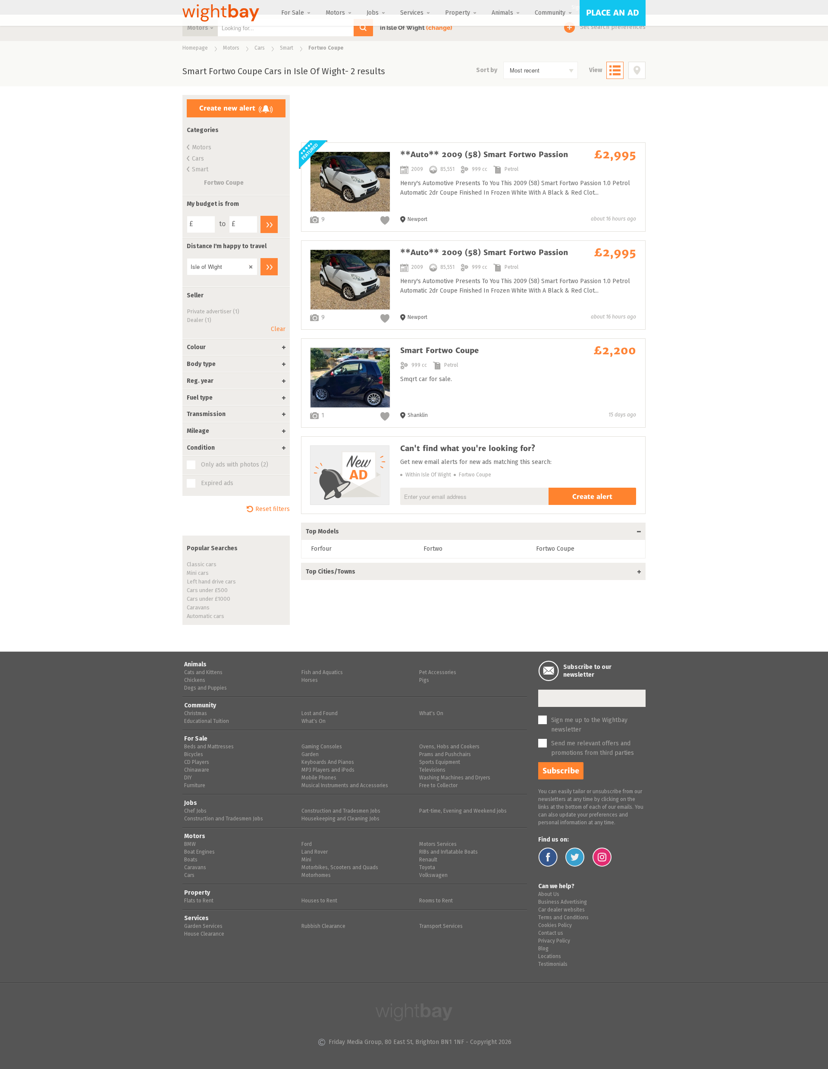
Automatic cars (205, 616)
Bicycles (193, 754)
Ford (306, 844)
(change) (439, 27)
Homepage (195, 48)
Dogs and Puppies (205, 688)
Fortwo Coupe (224, 183)
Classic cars (201, 565)
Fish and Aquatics (322, 672)
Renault (428, 860)
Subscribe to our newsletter (587, 671)
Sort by (486, 70)
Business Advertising (562, 902)
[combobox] (540, 70)
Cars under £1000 (208, 599)
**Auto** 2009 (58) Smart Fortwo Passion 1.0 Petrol (473, 187)
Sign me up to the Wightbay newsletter (589, 725)
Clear (278, 329)
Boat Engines (199, 852)
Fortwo (432, 549)
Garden (310, 754)
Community (550, 13)
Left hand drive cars (211, 582)
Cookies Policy (555, 925)
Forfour (321, 549)
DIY (188, 778)
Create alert (592, 496)
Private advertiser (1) (213, 312)
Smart (286, 48)
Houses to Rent (319, 901)
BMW (190, 844)
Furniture (194, 785)
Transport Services (441, 926)
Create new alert (227, 108)
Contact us (550, 933)
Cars (259, 48)
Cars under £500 (207, 590)
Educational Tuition (206, 721)
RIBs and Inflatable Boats (448, 852)
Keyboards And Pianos (327, 762)
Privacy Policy (554, 941)
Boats (191, 860)
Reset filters (272, 509)
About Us (548, 894)
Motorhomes (316, 875)
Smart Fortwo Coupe (473, 383)
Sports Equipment (439, 762)
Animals (502, 13)
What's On (313, 721)
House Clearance (204, 934)
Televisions (432, 770)
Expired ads (217, 483)
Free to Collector (438, 785)
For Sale (292, 13)
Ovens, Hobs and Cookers (449, 747)
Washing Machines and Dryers (454, 778)
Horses (309, 680)
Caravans (198, 608)
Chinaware (196, 770)
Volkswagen (433, 875)
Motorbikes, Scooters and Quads (339, 867)
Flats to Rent (198, 901)
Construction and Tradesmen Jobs (223, 819)
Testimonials (553, 964)
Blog (543, 949)
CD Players (196, 762)
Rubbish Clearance (323, 926)
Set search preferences (613, 27)
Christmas (195, 713)
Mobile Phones (318, 778)
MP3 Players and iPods (327, 770)
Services (411, 13)
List (615, 70)
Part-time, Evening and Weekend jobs (463, 811)
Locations (549, 956)
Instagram (602, 857)
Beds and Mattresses (209, 747)
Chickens (194, 680)
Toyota (427, 867)
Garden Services (203, 926)
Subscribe (561, 771)
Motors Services (438, 844)
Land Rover (314, 852)
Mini (306, 860)
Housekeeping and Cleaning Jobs (340, 819)
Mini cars (198, 573)
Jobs (373, 13)
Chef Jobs (195, 811)
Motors (335, 13)
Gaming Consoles (321, 747)
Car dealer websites (561, 910)
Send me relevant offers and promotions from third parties (592, 748)
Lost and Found (319, 713)
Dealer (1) (199, 320)
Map (637, 70)
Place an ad (612, 13)
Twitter (575, 857)
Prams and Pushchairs (445, 754)
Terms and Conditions (563, 918)
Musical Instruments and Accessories (344, 785)
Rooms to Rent (436, 901)
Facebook (548, 857)
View (595, 70)
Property (457, 13)
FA (384, 220)
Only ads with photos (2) (234, 465)
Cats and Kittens (203, 672)
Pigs (424, 680)
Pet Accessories (437, 672)
